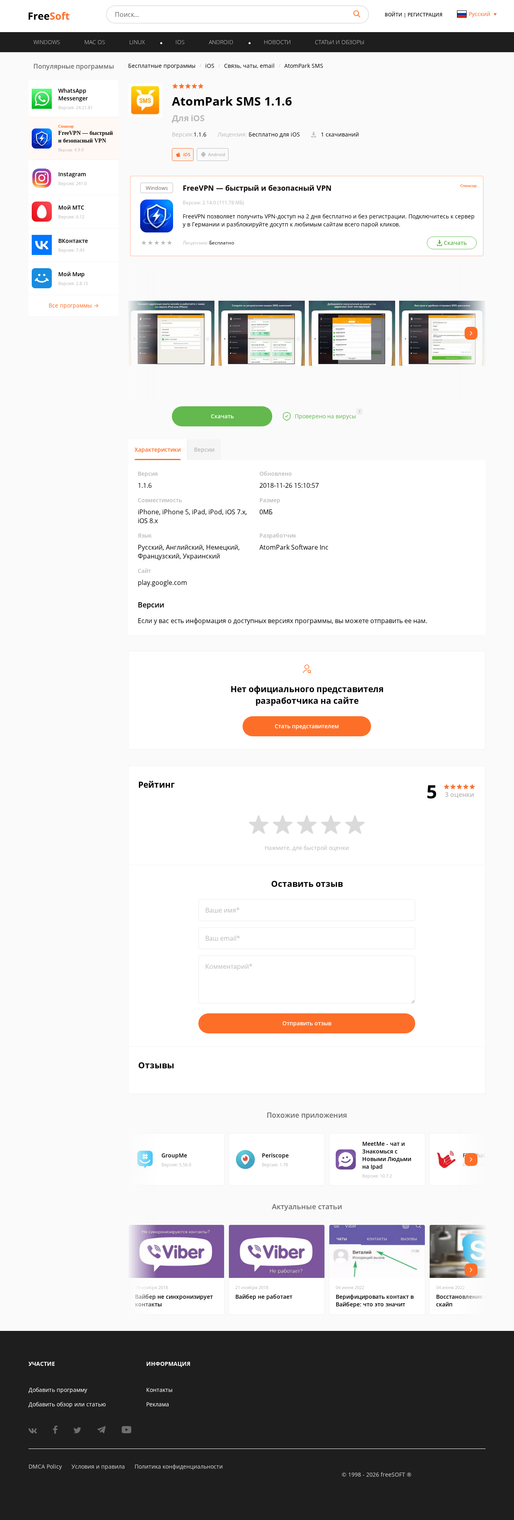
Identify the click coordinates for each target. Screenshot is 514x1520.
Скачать (222, 416)
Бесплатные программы (162, 65)
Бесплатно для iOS (274, 134)
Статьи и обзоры (339, 42)
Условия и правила (98, 1466)
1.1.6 (189, 134)
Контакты (159, 1390)
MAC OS (94, 42)
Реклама (157, 1404)
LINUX (137, 42)
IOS (180, 42)
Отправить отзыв (306, 1023)
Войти (393, 14)
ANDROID (221, 42)
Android (216, 154)
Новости (277, 42)
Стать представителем (307, 726)
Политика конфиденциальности (179, 1466)
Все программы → (74, 305)
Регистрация (425, 14)
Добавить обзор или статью (67, 1404)
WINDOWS (46, 42)
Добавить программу (58, 1390)
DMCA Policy (45, 1466)
